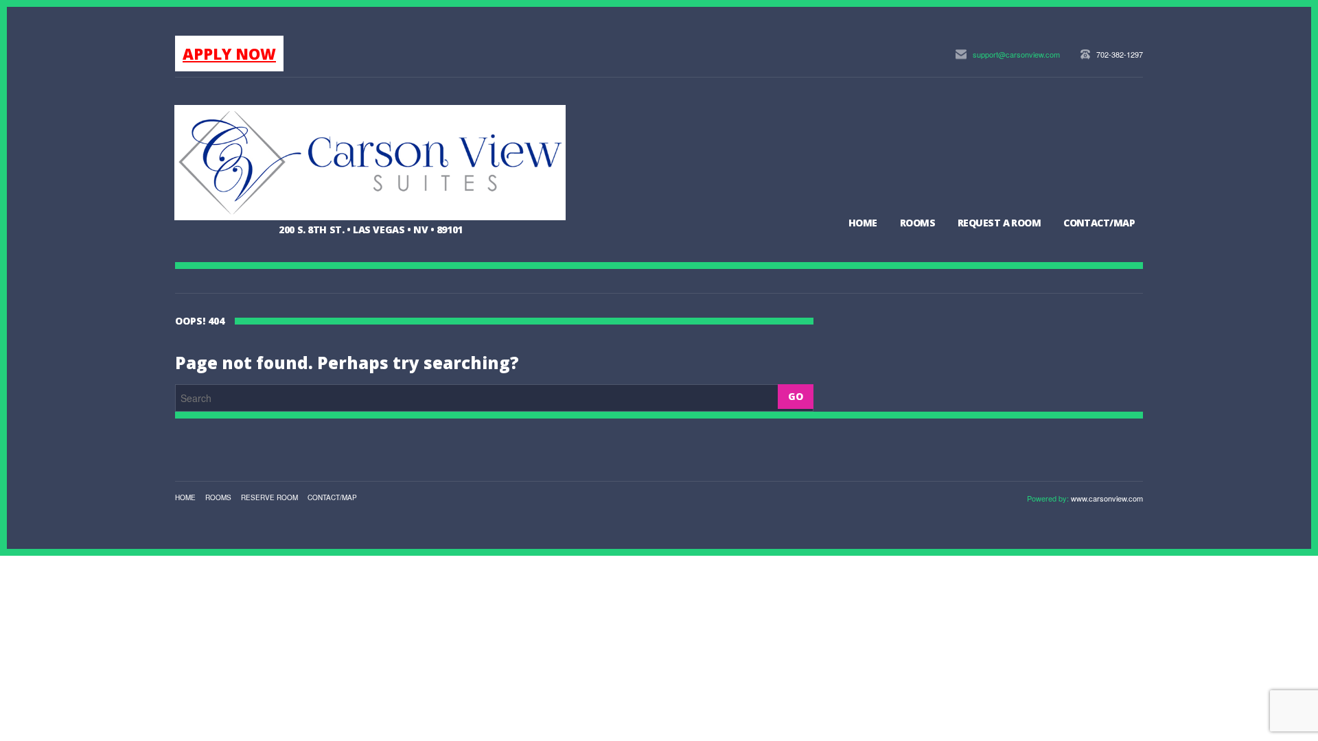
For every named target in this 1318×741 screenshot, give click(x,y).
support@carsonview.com (1016, 54)
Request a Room (999, 222)
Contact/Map (1099, 222)
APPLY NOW (229, 53)
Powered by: (1049, 498)
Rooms (917, 222)
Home (862, 222)
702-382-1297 (1119, 54)
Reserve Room (269, 497)
